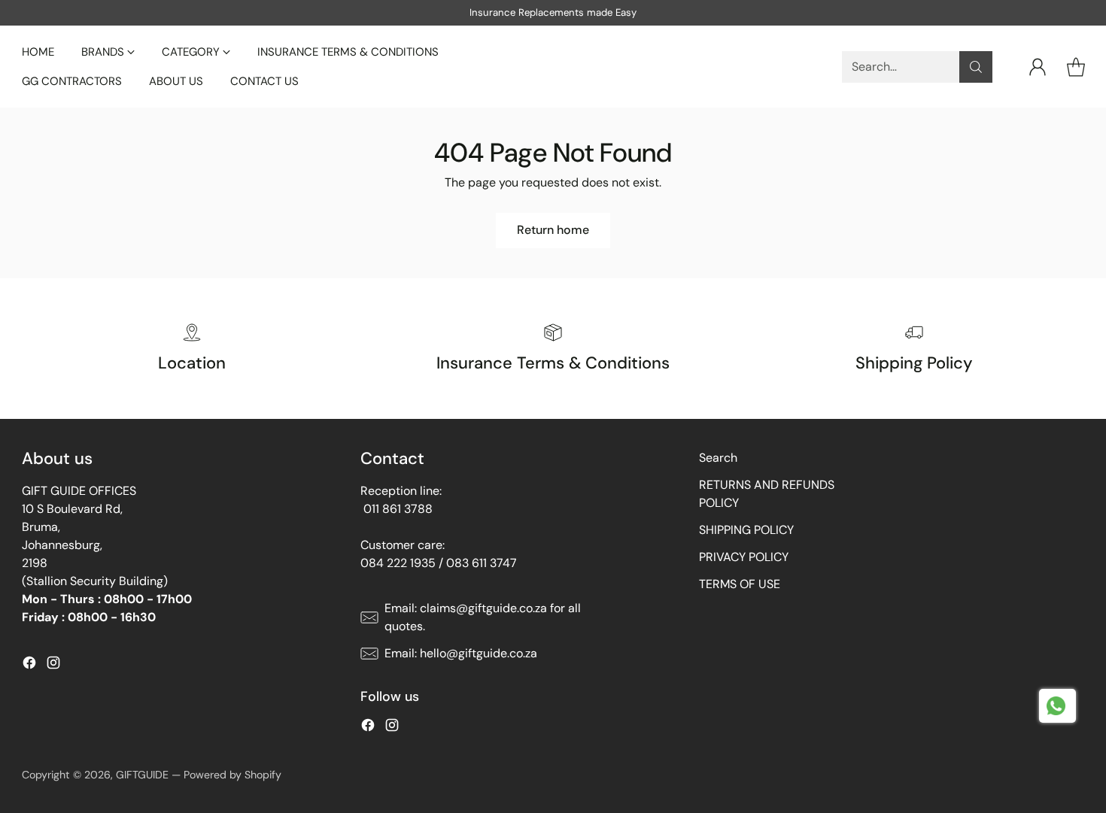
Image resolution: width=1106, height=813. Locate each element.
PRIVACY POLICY (743, 557)
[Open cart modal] (1076, 67)
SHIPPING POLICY (746, 530)
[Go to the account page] (1037, 67)
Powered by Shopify (232, 774)
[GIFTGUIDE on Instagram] (53, 665)
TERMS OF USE (739, 584)
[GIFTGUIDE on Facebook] (29, 665)
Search (718, 458)
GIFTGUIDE (142, 774)
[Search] (975, 67)
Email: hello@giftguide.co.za (460, 653)
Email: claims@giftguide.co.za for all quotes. (482, 617)
